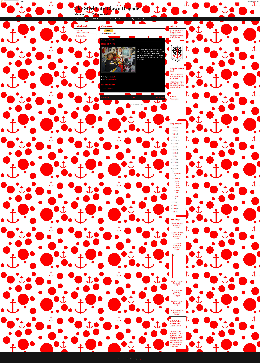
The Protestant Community (177, 244)
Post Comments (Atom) (136, 104)
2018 (174, 153)
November (177, 173)
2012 (174, 165)
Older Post (160, 97)
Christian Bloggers (177, 301)
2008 (174, 208)
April (176, 178)
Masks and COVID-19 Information (95, 19)
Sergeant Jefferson (111, 79)
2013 (174, 162)
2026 (174, 128)
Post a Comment (108, 88)
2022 (174, 140)
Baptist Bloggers (177, 223)
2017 (174, 156)
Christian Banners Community (177, 233)
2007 (174, 212)
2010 (174, 202)
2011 (174, 169)
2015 (174, 159)
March (177, 196)
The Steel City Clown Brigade (106, 8)
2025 (174, 131)
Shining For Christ (177, 281)
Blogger (140, 359)
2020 (174, 147)
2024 (174, 134)
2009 (174, 205)
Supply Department (144, 19)
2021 (174, 143)
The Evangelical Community (177, 291)
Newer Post (105, 97)
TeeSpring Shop (81, 36)
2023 (174, 137)
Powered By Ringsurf (177, 226)
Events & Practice (115, 19)
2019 (174, 150)
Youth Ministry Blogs (177, 310)
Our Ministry (130, 19)
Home (78, 19)
